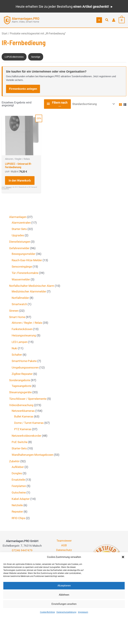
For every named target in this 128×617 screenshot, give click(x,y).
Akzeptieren (64, 585)
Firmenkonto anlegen (23, 88)
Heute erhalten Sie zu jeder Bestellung (62, 7)
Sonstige (35, 56)
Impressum (83, 612)
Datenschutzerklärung (66, 612)
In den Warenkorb (20, 180)
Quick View (21, 152)
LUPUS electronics (14, 56)
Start (4, 33)
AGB (64, 545)
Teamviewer (64, 540)
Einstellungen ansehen (64, 603)
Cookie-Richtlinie (47, 612)
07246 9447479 (22, 550)
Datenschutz (64, 550)
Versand (9, 187)
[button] (123, 557)
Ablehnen (64, 594)
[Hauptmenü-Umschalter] (99, 20)
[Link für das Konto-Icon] (113, 20)
